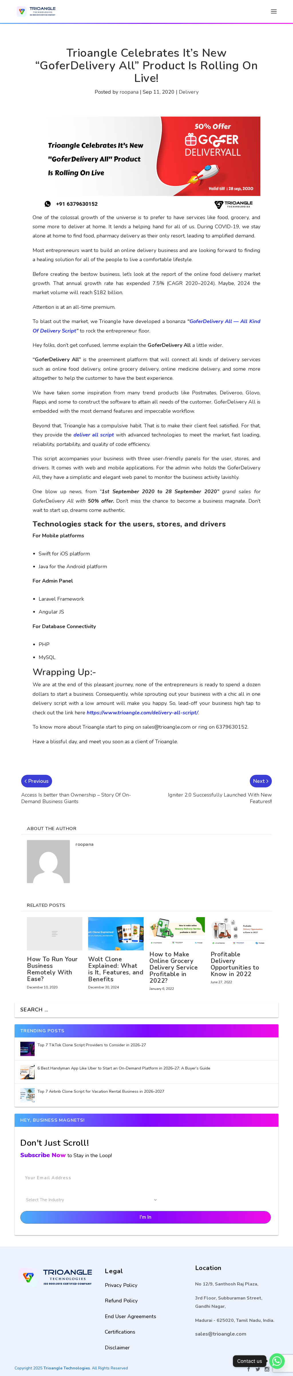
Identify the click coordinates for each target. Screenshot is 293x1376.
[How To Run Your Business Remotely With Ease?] (54, 933)
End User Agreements (130, 1316)
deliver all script (94, 434)
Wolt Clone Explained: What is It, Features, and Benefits (115, 969)
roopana (129, 92)
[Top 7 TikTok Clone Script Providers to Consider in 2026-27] (27, 1049)
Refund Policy (121, 1300)
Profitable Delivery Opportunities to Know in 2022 (235, 964)
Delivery (189, 92)
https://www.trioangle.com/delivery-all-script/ (142, 712)
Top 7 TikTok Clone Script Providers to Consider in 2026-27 (92, 1045)
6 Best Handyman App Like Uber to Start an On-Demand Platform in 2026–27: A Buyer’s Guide (124, 1068)
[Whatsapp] (277, 1361)
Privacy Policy (121, 1285)
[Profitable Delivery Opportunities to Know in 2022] (238, 931)
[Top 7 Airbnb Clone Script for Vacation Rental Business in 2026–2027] (27, 1095)
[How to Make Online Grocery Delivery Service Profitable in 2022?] (177, 931)
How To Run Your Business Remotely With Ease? (52, 969)
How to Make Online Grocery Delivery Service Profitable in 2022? (173, 967)
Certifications (120, 1331)
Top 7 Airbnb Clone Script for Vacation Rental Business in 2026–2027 (101, 1091)
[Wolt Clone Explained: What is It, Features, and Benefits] (116, 933)
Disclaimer (117, 1347)
